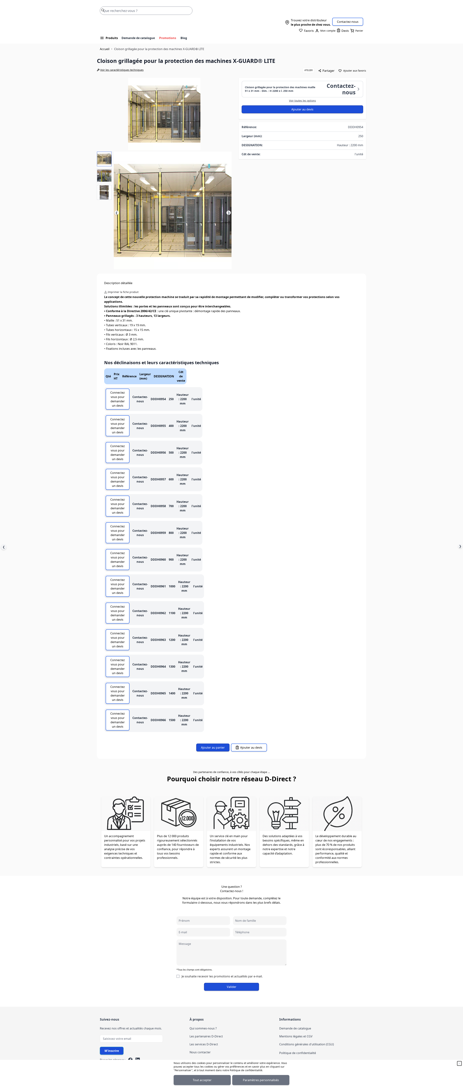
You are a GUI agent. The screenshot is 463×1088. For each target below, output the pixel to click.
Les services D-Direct (204, 1044)
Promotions (167, 38)
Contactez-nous (347, 22)
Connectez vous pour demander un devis (117, 399)
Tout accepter (202, 1080)
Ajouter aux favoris (354, 70)
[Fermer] (459, 1063)
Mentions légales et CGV (296, 1036)
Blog (183, 38)
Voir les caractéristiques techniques (122, 70)
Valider (231, 987)
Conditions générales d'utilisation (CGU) (306, 1044)
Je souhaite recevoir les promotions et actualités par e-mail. (222, 976)
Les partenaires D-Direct (206, 1036)
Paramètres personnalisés (261, 1080)
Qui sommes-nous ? (203, 1028)
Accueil (104, 49)
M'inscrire (112, 1051)
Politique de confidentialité (246, 1070)
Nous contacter (200, 1052)
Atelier (308, 70)
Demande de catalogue (138, 38)
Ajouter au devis (302, 109)
